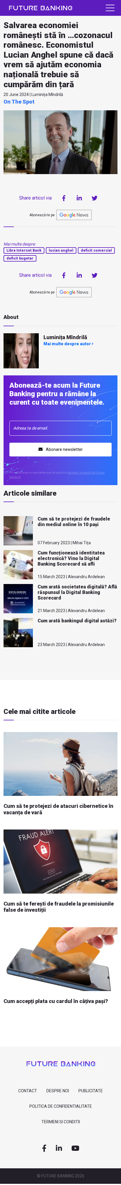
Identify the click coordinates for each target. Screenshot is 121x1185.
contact (27, 1090)
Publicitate (90, 1090)
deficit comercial (96, 250)
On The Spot (19, 102)
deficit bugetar (19, 258)
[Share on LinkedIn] (79, 198)
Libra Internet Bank (23, 250)
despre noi (57, 1090)
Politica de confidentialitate (60, 1106)
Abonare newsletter (64, 449)
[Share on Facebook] (64, 198)
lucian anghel (61, 250)
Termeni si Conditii (60, 1121)
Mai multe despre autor (67, 343)
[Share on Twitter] (94, 198)
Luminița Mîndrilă (65, 337)
